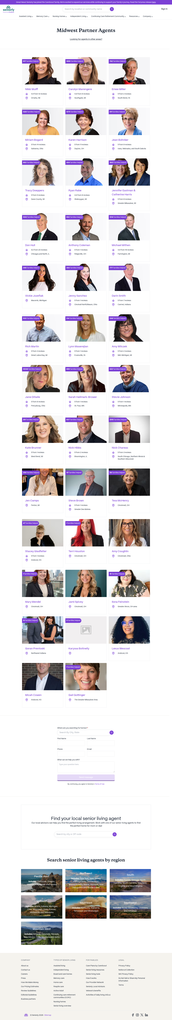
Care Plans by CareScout (96, 966)
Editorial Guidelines (29, 995)
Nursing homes (60, 1002)
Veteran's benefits (93, 991)
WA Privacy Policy (125, 974)
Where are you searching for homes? (72, 728)
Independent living (61, 970)
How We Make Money (30, 982)
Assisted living (59, 966)
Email (89, 749)
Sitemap (47, 1015)
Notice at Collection (126, 970)
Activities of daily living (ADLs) (98, 995)
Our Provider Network (95, 982)
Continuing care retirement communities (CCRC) (64, 996)
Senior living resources (95, 970)
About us (24, 966)
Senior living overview (62, 1006)
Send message (86, 777)
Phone (60, 749)
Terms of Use (99, 784)
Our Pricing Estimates (30, 986)
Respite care (59, 986)
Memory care (59, 978)
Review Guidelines (28, 991)
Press (23, 978)
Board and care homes (63, 974)
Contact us (25, 970)
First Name (61, 739)
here (154, 2)
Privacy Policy (124, 966)
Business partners (28, 999)
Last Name (91, 739)
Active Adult (59, 991)
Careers (24, 974)
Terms (121, 985)
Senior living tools (93, 974)
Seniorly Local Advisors (95, 986)
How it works (91, 978)
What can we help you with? (68, 760)
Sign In (164, 9)
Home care (58, 982)
